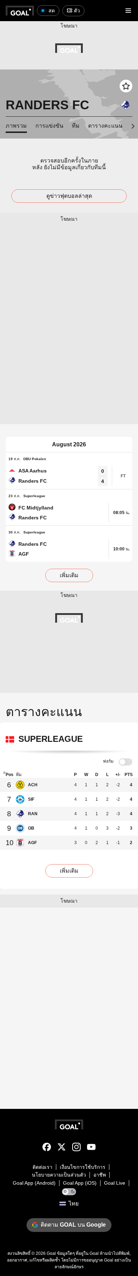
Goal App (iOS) (80, 1183)
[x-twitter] (61, 1148)
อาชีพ (99, 1175)
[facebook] (46, 1148)
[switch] (125, 762)
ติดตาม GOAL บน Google (73, 1225)
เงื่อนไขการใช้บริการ (82, 1167)
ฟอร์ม (108, 761)
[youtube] (91, 1148)
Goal (51, 1253)
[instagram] (76, 1148)
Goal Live (114, 1183)
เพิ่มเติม (69, 575)
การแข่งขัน (49, 126)
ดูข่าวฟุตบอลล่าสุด (69, 196)
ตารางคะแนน (105, 126)
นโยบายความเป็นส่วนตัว (59, 1175)
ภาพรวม (16, 126)
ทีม (76, 126)
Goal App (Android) (34, 1183)
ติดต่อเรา (42, 1167)
